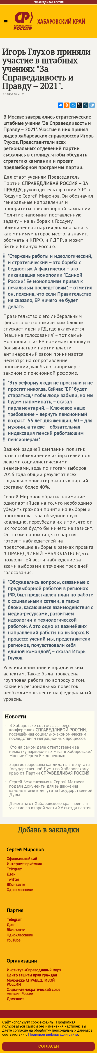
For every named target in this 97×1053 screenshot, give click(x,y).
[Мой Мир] (73, 105)
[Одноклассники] (66, 105)
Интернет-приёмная (24, 864)
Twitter (13, 879)
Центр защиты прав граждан (32, 975)
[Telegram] (92, 105)
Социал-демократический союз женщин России (33, 991)
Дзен (11, 874)
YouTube (14, 940)
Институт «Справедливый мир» (34, 970)
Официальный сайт (23, 859)
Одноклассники (20, 890)
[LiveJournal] (85, 105)
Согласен (48, 1046)
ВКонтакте (16, 884)
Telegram (14, 869)
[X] (79, 105)
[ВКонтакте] (60, 105)
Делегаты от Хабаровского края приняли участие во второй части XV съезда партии (48, 805)
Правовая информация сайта (53, 1034)
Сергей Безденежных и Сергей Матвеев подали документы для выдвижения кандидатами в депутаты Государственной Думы (48, 788)
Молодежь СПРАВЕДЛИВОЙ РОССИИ (31, 982)
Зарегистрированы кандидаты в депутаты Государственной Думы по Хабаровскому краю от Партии (47, 769)
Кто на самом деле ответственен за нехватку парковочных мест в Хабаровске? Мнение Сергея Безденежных (48, 751)
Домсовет (15, 999)
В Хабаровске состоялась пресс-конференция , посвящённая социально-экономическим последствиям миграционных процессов (46, 732)
